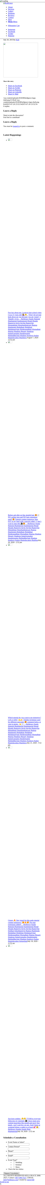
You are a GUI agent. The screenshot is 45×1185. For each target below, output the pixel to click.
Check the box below (16, 1169)
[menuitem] (25, 7)
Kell (17, 40)
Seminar (18, 1165)
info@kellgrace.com (10, 1180)
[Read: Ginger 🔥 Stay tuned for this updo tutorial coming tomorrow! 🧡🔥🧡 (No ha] (10, 748)
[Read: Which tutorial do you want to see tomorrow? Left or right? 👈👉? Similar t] (10, 545)
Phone (11, 1151)
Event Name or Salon (16, 1142)
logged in (16, 126)
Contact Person (14, 1147)
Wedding (18, 1162)
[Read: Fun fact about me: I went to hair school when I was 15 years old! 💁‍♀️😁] (10, 140)
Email (10, 1156)
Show (17, 1167)
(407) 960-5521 (20, 1178)
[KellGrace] (8, 3)
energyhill (30, 1180)
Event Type (12, 1160)
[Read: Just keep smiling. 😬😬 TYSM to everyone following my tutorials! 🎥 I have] (10, 946)
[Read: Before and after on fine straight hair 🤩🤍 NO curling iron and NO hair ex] (10, 342)
